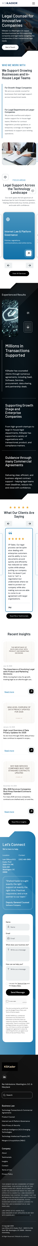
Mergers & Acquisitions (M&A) (13, 1140)
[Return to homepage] (10, 3)
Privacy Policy (7, 1174)
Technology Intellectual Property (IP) (16, 1136)
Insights (5, 1161)
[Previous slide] (8, 265)
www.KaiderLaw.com (22, 1215)
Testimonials (7, 1157)
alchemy (26, 1236)
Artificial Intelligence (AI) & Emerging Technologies (16, 1130)
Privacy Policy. (16, 986)
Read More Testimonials (19, 616)
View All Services (19, 273)
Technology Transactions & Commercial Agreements (17, 1111)
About (4, 1153)
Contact (5, 1166)
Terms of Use (22, 983)
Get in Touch (10, 47)
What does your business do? (17, 945)
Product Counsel (8, 1117)
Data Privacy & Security (11, 1125)
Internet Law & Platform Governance (16, 1121)
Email (8, 933)
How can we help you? (14, 964)
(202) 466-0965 (25, 859)
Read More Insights (19, 822)
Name (8, 922)
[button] (33, 3)
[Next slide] (29, 265)
